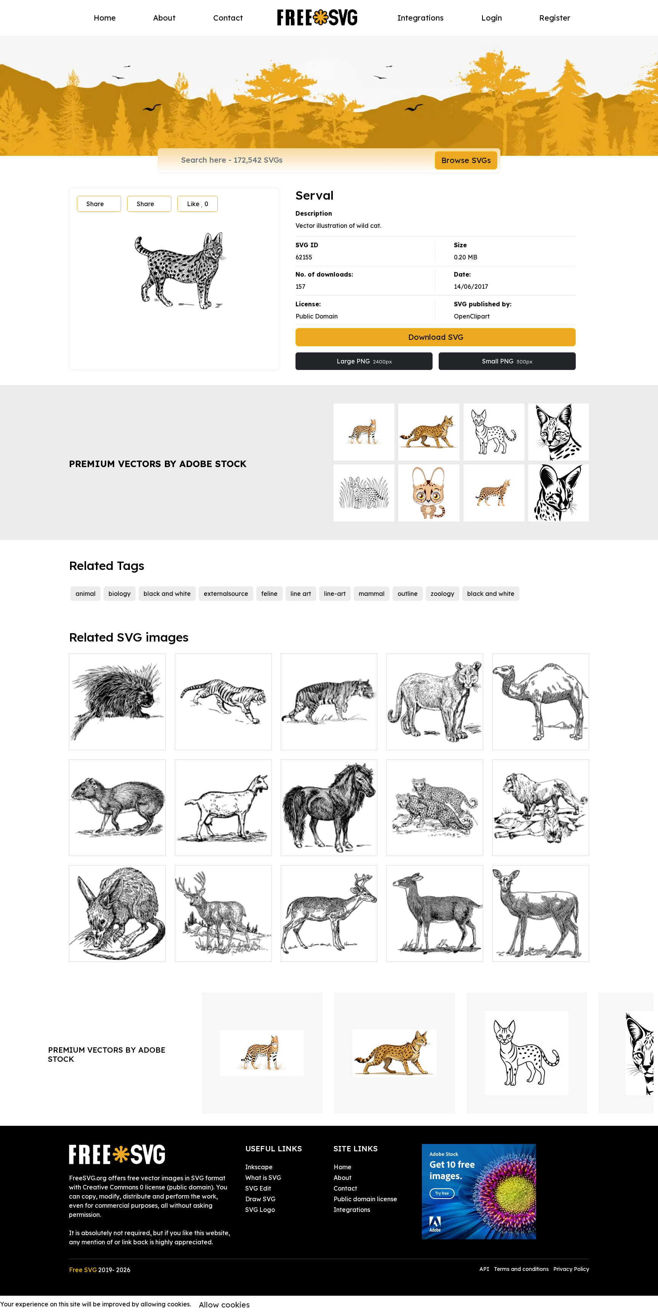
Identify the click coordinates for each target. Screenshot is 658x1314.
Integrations (421, 17)
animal (85, 593)
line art (301, 593)
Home (105, 17)
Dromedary (518, 739)
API (485, 1269)
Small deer (305, 951)
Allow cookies (224, 1304)
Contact (228, 17)
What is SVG (263, 1177)
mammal (372, 593)
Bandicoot (92, 951)
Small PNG (507, 361)
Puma (403, 739)
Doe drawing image (424, 951)
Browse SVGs (466, 160)
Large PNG (364, 361)
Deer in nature (204, 951)
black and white (167, 593)
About (164, 17)
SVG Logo (260, 1209)
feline (269, 593)
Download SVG (435, 337)
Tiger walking (309, 739)
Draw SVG (260, 1199)
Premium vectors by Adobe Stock (157, 463)
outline (408, 593)
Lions (508, 845)
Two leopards (415, 845)
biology (120, 593)
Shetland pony (310, 845)
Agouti (87, 845)
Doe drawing (520, 951)
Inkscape (259, 1167)
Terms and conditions (521, 1269)
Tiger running (202, 739)
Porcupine (92, 739)
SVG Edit (258, 1188)
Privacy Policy (571, 1269)
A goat (193, 845)
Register (554, 17)
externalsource (226, 593)
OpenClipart (472, 316)
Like (197, 204)
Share (95, 204)
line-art (335, 593)
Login (491, 17)
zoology (442, 593)
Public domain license (365, 1199)
